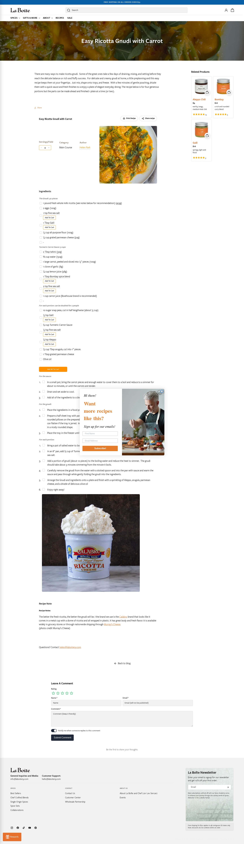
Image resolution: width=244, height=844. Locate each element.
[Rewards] (12, 837)
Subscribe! (100, 448)
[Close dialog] (161, 391)
